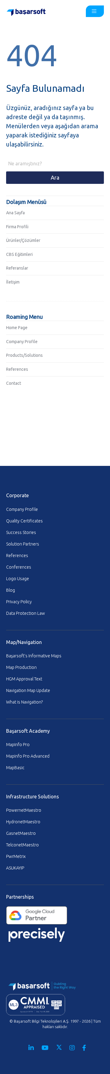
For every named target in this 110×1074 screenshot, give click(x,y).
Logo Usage (17, 578)
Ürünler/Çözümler (23, 240)
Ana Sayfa (15, 212)
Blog (10, 590)
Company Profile (22, 341)
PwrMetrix (16, 856)
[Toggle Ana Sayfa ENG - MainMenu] (95, 11)
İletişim (13, 282)
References (17, 369)
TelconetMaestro (22, 844)
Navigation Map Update (28, 690)
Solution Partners (22, 544)
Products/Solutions (24, 355)
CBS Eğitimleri (19, 254)
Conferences (18, 567)
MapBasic (15, 767)
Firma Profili (17, 226)
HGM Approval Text (24, 678)
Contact (13, 383)
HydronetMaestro (23, 821)
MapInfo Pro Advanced (28, 756)
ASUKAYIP (15, 868)
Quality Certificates (24, 520)
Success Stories (21, 532)
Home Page (17, 327)
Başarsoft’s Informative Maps (33, 655)
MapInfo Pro (18, 744)
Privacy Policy (19, 601)
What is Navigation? (24, 702)
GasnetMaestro (21, 833)
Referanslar (17, 268)
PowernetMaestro (23, 810)
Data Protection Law (25, 613)
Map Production (21, 667)
